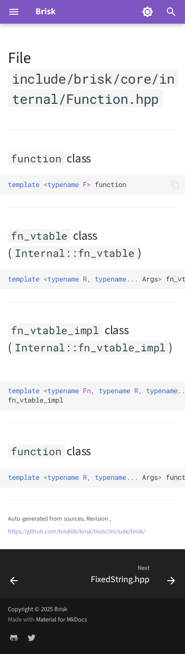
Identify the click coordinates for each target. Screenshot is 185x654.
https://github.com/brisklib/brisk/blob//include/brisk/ (76, 531)
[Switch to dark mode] (147, 12)
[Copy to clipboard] (175, 185)
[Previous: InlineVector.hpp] (14, 576)
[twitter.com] (31, 638)
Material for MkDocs (61, 619)
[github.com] (14, 638)
